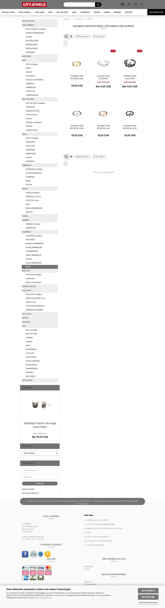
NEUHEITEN (30, 107)
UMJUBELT (30, 372)
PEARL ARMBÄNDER (33, 255)
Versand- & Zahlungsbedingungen (101, 524)
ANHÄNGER (30, 52)
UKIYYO (25, 318)
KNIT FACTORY (62, 12)
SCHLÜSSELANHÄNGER (35, 306)
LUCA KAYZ (26, 290)
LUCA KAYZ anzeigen (34, 294)
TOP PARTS (30, 76)
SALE (24, 326)
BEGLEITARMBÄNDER (34, 208)
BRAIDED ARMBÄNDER (34, 243)
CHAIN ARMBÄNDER (34, 263)
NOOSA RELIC (31, 357)
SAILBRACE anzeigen (34, 236)
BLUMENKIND (31, 349)
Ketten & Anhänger (33, 282)
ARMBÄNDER (31, 87)
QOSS (74, 12)
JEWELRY (29, 212)
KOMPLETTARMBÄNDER (35, 33)
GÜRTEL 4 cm (31, 302)
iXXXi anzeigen (32, 64)
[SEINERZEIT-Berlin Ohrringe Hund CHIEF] (40, 405)
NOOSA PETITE (31, 365)
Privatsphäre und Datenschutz (99, 541)
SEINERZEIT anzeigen (34, 169)
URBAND (117, 12)
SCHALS (29, 119)
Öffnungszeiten (90, 584)
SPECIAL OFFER (8, 12)
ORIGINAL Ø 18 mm (33, 196)
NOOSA (97, 12)
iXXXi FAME (39, 12)
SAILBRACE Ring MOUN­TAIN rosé (103, 127)
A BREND (29, 338)
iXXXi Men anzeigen (34, 275)
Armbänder (30, 278)
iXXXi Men (26, 271)
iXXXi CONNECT (25, 12)
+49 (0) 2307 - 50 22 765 (35, 539)
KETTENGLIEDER (32, 41)
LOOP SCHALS (31, 115)
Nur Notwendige (148, 597)
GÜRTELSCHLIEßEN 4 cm (35, 298)
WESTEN (29, 126)
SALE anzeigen (32, 330)
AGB (88, 532)
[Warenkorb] (142, 4)
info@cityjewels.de (36, 537)
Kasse (86, 569)
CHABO (107, 12)
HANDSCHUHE (31, 130)
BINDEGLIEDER (31, 44)
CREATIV (29, 72)
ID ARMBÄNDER (32, 251)
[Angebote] (57, 387)
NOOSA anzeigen (33, 193)
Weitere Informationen (148, 602)
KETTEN (29, 37)
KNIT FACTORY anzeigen (35, 103)
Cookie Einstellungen (95, 545)
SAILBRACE (26, 232)
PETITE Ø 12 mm (32, 200)
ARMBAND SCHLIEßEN (34, 310)
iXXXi (50, 12)
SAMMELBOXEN (32, 95)
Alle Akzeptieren (148, 591)
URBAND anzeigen (33, 224)
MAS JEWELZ (30, 376)
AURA (28, 345)
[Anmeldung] (129, 4)
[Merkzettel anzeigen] (135, 4)
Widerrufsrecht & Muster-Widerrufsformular (105, 528)
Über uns (88, 582)
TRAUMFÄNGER (32, 368)
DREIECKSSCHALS (33, 111)
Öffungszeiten (156, 12)
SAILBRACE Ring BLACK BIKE (129, 77)
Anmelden (40, 483)
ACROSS (29, 342)
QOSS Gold (30, 146)
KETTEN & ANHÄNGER (34, 80)
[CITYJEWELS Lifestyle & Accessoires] (41, 4)
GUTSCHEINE (27, 380)
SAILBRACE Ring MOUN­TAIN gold (76, 77)
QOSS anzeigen (32, 138)
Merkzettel (88, 566)
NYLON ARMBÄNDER (34, 247)
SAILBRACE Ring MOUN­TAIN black (130, 127)
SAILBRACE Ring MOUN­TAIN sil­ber (77, 127)
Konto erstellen (28, 489)
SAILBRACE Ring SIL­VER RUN (103, 77)
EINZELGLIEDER (32, 48)
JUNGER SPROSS (29, 286)
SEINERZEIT (85, 12)
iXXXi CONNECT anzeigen (36, 29)
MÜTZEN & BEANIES (34, 122)
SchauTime (26, 314)
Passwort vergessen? (30, 493)
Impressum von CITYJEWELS (98, 520)
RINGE (28, 68)
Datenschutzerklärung (42, 598)
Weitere (128, 12)
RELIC (28, 204)
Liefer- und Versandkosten (98, 537)
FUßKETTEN (30, 91)
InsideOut (26, 322)
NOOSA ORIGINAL (33, 361)
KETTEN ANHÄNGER (33, 173)
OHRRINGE (30, 84)
